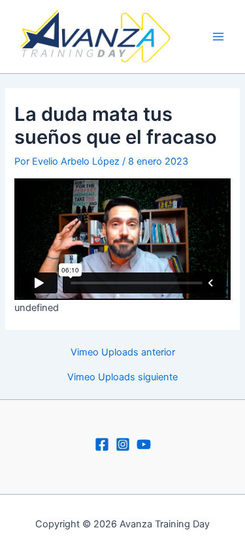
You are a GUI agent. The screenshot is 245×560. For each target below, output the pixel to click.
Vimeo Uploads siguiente (122, 377)
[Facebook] (102, 444)
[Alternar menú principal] (218, 36)
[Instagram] (123, 444)
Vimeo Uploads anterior (123, 352)
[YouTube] (144, 444)
